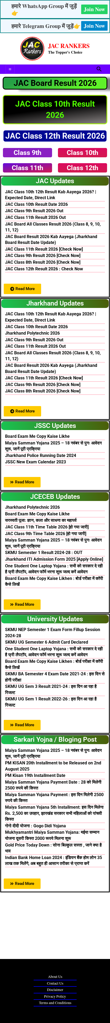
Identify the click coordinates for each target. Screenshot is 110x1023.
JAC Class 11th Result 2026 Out (35, 217)
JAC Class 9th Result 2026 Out (34, 210)
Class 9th (27, 153)
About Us (55, 976)
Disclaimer (55, 989)
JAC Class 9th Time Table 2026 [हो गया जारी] (45, 533)
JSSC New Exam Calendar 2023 (35, 461)
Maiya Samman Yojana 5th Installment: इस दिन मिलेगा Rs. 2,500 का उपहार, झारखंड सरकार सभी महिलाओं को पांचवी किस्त (54, 813)
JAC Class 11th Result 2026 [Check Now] (44, 249)
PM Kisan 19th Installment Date (35, 775)
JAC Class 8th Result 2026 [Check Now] (42, 262)
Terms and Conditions (55, 1002)
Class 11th (27, 168)
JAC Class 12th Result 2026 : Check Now (44, 268)
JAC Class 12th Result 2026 (55, 136)
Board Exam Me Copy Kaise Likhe (37, 436)
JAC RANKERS (69, 45)
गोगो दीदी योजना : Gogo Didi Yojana (35, 825)
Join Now (94, 9)
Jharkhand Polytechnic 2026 (32, 333)
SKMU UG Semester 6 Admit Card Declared (46, 642)
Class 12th (82, 168)
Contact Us (55, 983)
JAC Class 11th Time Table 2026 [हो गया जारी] (47, 526)
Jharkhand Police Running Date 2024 (40, 455)
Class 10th (82, 153)
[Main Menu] (10, 69)
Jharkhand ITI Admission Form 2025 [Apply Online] (54, 559)
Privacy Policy (55, 996)
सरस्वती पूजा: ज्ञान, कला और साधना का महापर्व (41, 520)
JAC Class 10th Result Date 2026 (36, 204)
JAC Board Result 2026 (55, 83)
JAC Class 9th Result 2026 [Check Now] (42, 255)
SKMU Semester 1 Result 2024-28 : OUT (43, 552)
